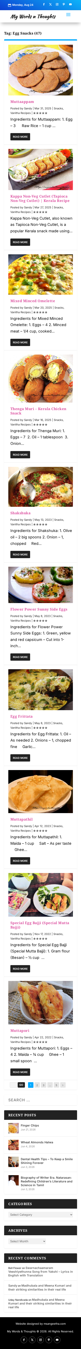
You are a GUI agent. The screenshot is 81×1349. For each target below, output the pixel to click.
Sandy (28, 108)
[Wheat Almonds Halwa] (13, 1145)
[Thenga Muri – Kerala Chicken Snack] (40, 379)
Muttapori (19, 1030)
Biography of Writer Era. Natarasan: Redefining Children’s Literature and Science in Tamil (46, 1181)
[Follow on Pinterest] (63, 4)
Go (21, 1084)
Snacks (58, 108)
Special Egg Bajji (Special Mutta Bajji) (39, 925)
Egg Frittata (21, 716)
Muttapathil (21, 819)
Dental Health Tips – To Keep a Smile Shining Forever (47, 1161)
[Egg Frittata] (40, 689)
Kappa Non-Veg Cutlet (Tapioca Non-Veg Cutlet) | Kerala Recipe (40, 198)
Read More (20, 136)
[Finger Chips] (13, 1128)
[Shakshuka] (40, 487)
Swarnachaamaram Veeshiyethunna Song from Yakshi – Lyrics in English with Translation (40, 1271)
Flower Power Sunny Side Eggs (39, 609)
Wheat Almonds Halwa (37, 1142)
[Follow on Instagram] (57, 4)
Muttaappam (22, 101)
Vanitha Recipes (20, 113)
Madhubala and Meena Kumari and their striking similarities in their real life (39, 1287)
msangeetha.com (55, 1323)
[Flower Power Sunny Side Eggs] (40, 585)
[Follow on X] (50, 4)
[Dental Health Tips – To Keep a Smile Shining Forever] (13, 1162)
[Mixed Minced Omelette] (40, 274)
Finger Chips (30, 1125)
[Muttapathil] (40, 791)
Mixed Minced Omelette (32, 300)
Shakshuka (20, 513)
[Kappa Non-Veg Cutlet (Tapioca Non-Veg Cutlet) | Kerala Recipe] (40, 169)
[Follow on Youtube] (70, 4)
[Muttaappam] (40, 70)
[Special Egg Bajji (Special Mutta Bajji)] (40, 895)
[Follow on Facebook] (43, 4)
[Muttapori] (40, 1002)
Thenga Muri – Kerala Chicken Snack (38, 410)
